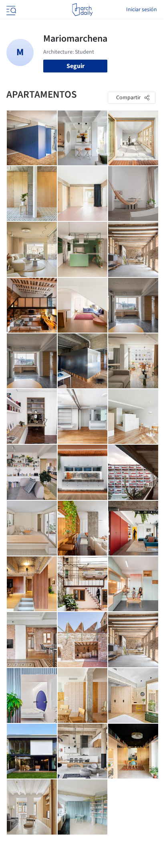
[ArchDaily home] (82, 9)
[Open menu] (10, 9)
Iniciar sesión (141, 9)
